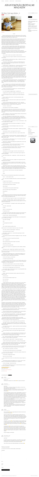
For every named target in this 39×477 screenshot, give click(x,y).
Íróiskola (29, 128)
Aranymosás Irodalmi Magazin (19, 6)
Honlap (2, 467)
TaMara (5, 377)
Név (2, 461)
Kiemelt (7, 369)
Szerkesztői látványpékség (31, 132)
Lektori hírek (29, 131)
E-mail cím (2, 464)
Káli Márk (29, 23)
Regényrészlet (9, 369)
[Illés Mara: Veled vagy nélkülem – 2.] (11, 23)
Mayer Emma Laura (7, 435)
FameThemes (36, 475)
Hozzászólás (3, 451)
